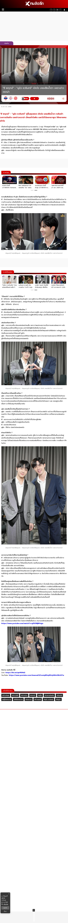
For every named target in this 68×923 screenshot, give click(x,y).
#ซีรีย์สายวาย (18, 699)
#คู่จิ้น (40, 695)
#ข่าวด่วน (24, 695)
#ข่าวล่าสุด (5, 695)
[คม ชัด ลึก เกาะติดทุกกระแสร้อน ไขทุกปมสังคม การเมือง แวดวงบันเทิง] (34, 4)
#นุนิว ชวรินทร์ (48, 699)
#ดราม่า (32, 695)
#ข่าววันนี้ (15, 695)
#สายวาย (29, 699)
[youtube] (57, 10)
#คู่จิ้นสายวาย (6, 699)
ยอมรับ (5, 908)
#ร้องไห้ (59, 695)
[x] (54, 10)
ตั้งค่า (5, 911)
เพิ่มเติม (6, 904)
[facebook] (51, 10)
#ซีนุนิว (58, 699)
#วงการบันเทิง (49, 695)
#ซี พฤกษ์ (37, 699)
